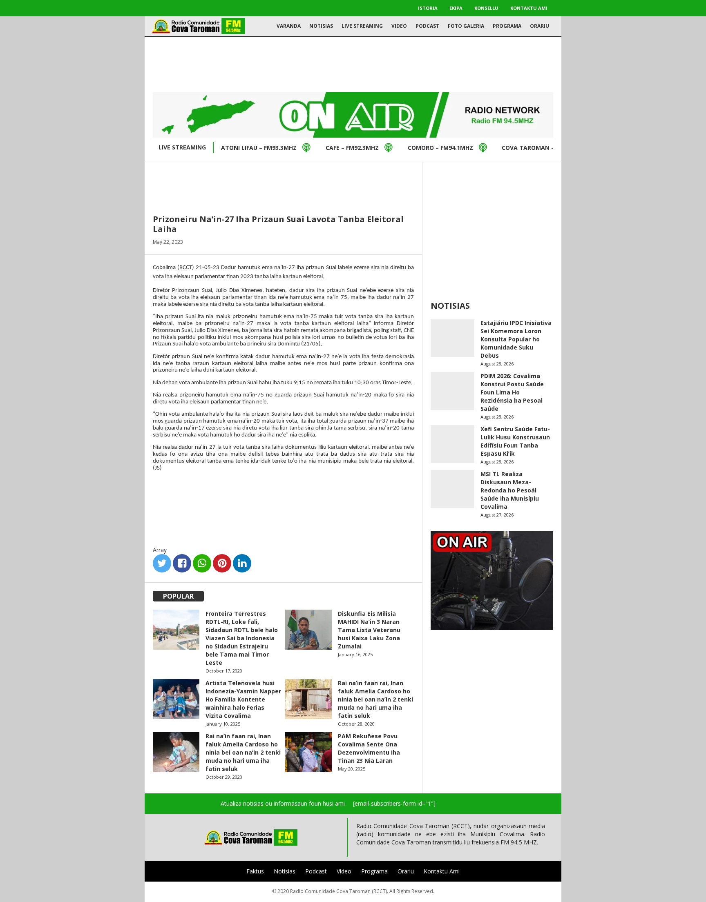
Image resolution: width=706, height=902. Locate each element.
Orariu (539, 25)
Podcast (427, 25)
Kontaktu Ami (528, 8)
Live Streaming (362, 25)
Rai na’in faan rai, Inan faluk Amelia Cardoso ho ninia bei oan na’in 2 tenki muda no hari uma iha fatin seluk (375, 699)
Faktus (255, 871)
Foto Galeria (466, 25)
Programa (507, 25)
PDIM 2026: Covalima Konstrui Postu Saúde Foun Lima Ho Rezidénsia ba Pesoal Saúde (512, 392)
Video (399, 25)
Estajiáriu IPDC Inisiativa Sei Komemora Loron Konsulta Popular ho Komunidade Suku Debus (516, 339)
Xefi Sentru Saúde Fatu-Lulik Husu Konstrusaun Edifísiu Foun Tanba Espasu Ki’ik (515, 441)
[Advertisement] (353, 63)
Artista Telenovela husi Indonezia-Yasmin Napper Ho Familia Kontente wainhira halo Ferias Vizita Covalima (243, 699)
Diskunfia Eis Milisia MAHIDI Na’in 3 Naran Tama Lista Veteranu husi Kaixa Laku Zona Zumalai (369, 630)
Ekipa (455, 8)
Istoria (428, 8)
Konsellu (486, 8)
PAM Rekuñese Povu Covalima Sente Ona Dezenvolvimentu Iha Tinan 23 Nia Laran (369, 748)
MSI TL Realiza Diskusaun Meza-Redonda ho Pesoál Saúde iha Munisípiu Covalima (509, 490)
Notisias (321, 25)
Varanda (289, 25)
